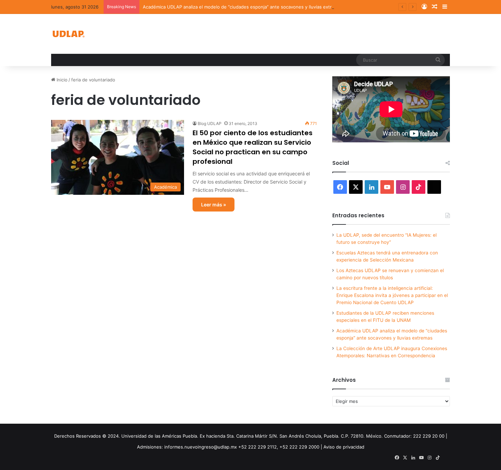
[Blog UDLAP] (68, 34)
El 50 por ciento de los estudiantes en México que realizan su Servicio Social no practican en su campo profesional (253, 147)
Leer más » (213, 204)
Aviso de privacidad (343, 447)
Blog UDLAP (210, 123)
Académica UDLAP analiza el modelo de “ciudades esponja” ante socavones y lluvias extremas (243, 7)
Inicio (61, 79)
